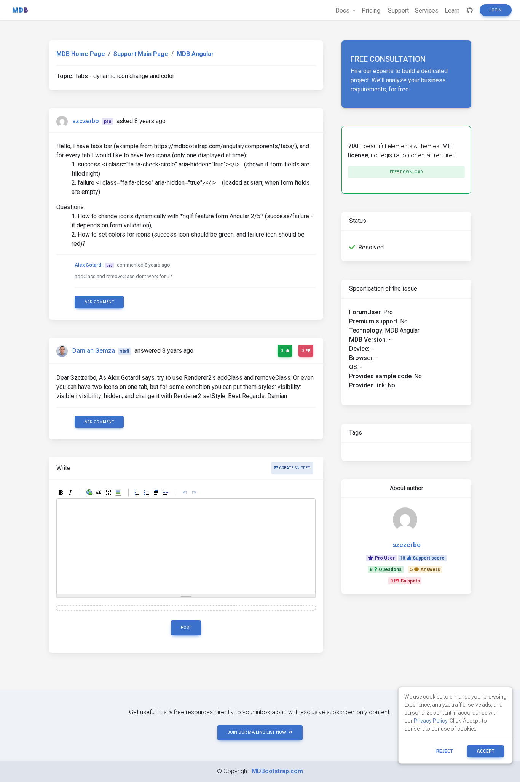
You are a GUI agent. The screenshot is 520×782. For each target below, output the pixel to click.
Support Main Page (140, 54)
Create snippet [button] (294, 467)
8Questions (386, 569)
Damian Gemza (93, 350)
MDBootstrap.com (277, 771)
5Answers (425, 569)
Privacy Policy (430, 721)
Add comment (99, 301)
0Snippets (405, 581)
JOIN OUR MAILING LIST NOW (256, 732)
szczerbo (85, 121)
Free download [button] (406, 172)
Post (186, 627)
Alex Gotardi (88, 265)
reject (444, 751)
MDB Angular (195, 54)
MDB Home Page (80, 54)
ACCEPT (485, 751)
